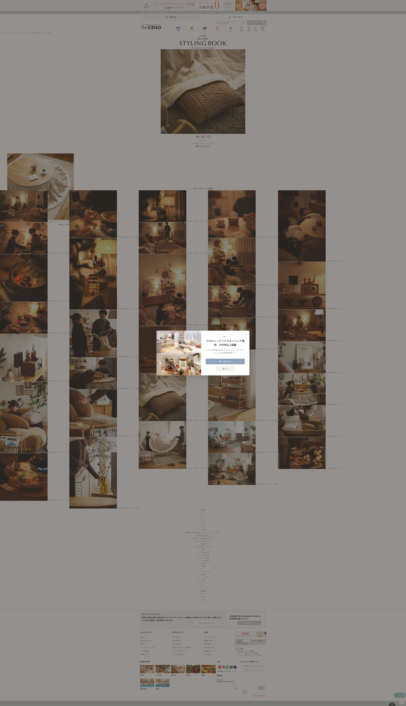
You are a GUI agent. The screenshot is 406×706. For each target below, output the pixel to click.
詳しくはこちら (225, 361)
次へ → (225, 368)
